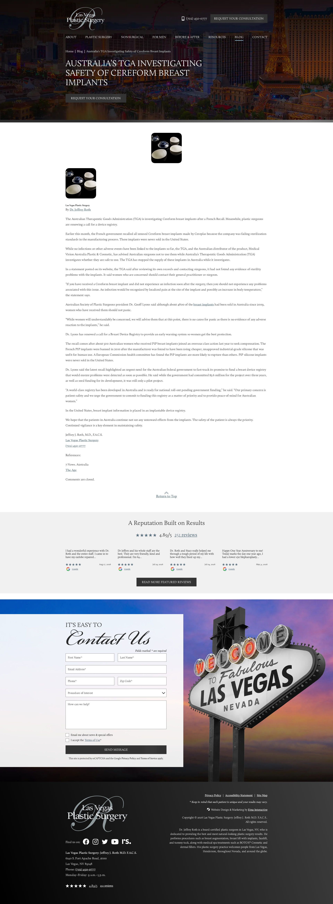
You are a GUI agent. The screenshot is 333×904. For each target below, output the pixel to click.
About (71, 37)
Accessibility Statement (239, 795)
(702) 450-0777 (85, 869)
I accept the (86, 740)
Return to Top (166, 496)
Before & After (187, 37)
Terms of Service (149, 758)
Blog (239, 37)
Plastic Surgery (98, 37)
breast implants (203, 304)
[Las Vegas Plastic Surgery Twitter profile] (105, 843)
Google (75, 569)
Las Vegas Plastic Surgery (82, 440)
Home (70, 51)
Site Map (262, 795)
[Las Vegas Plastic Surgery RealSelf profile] (126, 843)
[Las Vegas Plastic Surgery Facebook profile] (86, 843)
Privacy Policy (129, 758)
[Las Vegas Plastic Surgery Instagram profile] (95, 843)
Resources (217, 37)
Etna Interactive (257, 809)
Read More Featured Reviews (166, 582)
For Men (159, 37)
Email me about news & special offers (92, 735)
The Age (71, 470)
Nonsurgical (132, 37)
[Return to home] (85, 18)
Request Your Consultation (239, 18)
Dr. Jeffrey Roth (80, 209)
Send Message (116, 750)
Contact (259, 37)
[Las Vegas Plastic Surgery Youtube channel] (114, 843)
